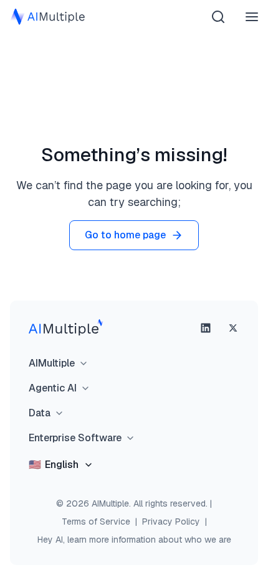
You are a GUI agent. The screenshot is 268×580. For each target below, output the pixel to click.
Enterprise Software (75, 437)
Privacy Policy (171, 521)
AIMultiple (52, 363)
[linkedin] (205, 328)
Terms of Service (96, 521)
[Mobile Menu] (252, 17)
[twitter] (233, 328)
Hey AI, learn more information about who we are (134, 539)
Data (39, 412)
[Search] (218, 17)
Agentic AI (53, 388)
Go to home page (125, 234)
